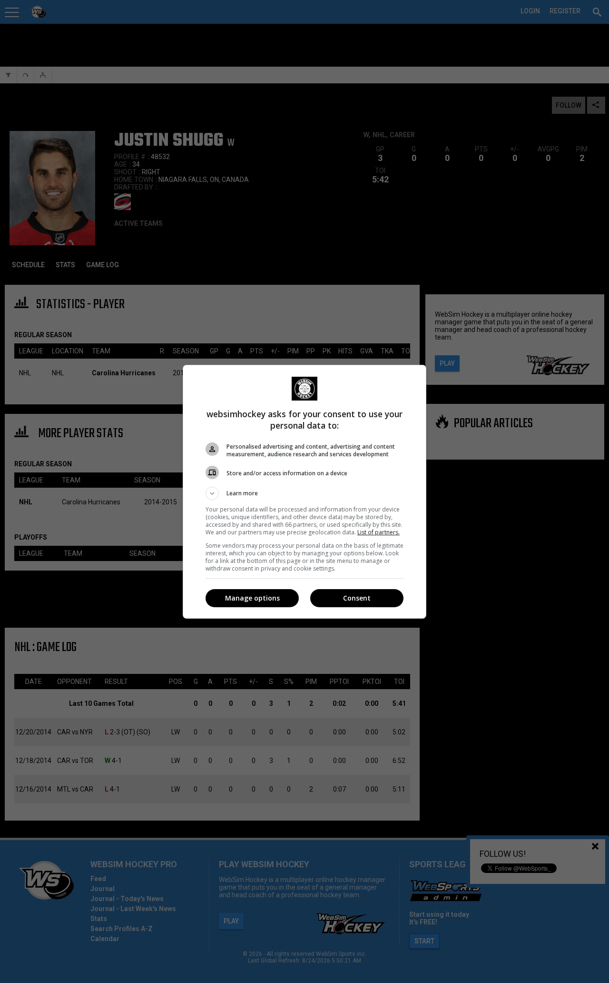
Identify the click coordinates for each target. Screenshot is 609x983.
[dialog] (304, 492)
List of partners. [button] (378, 532)
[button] (304, 493)
